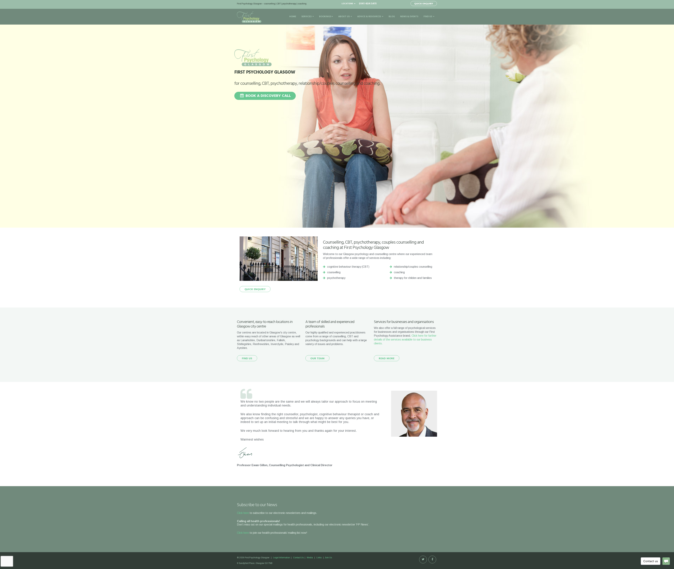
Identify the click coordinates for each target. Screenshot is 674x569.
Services (306, 17)
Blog (392, 17)
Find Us (428, 17)
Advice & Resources (369, 17)
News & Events (409, 17)
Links (319, 557)
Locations (348, 3)
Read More (386, 358)
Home (292, 17)
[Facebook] (432, 559)
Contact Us (298, 557)
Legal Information (281, 557)
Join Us (328, 557)
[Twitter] (423, 559)
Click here (243, 512)
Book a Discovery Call (268, 96)
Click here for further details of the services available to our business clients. (405, 339)
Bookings (325, 17)
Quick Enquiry (423, 4)
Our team (317, 358)
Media (310, 557)
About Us (344, 17)
